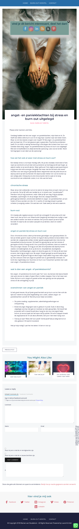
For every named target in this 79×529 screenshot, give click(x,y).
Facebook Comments (26, 394)
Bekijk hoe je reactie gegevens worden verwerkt (58, 484)
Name (7, 426)
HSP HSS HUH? (15, 377)
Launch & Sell (66, 523)
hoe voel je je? (39, 374)
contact (52, 3)
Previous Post (9, 350)
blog (32, 123)
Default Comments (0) (11, 394)
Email (42, 426)
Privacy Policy (39, 400)
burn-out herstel (38, 3)
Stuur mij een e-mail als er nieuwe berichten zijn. (20, 455)
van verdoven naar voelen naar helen (63, 375)
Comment (8, 404)
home (25, 3)
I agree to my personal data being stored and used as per (24, 400)
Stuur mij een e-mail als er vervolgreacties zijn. (19, 450)
